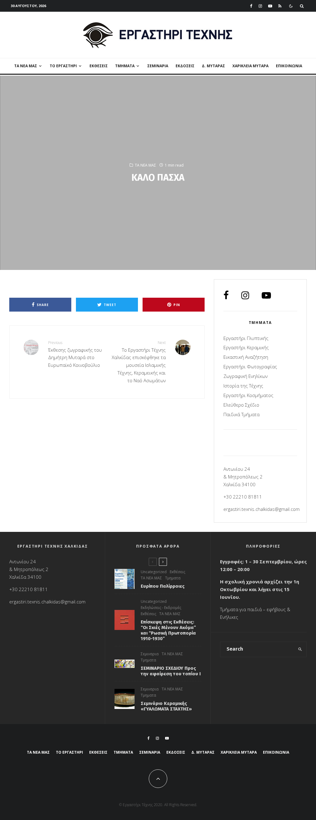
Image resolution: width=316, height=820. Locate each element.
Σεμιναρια (157, 65)
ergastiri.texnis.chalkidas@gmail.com (261, 509)
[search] (299, 649)
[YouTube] (270, 6)
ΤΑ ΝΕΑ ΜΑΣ (25, 65)
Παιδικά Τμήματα (241, 414)
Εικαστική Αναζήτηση (245, 357)
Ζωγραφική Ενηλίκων (245, 376)
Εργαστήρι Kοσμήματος (248, 395)
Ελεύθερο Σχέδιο (241, 405)
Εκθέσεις (98, 65)
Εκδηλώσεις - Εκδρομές (161, 607)
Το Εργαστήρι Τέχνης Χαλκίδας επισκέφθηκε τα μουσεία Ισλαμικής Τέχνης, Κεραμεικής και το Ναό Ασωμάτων (138, 361)
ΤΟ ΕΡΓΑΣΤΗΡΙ (63, 65)
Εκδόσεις (185, 65)
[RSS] (280, 6)
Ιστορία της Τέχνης (243, 386)
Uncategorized (154, 571)
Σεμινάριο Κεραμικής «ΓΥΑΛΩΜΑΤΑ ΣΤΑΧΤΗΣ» (166, 706)
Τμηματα (173, 578)
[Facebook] (251, 6)
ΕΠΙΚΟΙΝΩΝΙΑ (289, 65)
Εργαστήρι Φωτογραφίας (250, 366)
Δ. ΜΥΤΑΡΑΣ (213, 65)
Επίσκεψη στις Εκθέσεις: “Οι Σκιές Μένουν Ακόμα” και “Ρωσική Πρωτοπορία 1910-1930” (168, 630)
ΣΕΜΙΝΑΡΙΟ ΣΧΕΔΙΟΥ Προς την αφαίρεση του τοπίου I (171, 671)
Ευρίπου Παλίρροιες (163, 586)
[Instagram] (260, 6)
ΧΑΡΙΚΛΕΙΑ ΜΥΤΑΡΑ (250, 65)
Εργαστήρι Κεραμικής (246, 347)
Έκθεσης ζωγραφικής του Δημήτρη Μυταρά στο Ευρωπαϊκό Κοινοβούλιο (75, 354)
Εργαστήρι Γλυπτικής (245, 338)
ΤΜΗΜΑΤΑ (125, 65)
